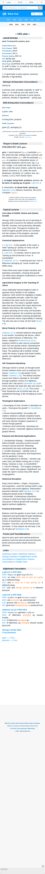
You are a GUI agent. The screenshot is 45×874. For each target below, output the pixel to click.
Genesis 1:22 (15, 375)
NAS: (4, 577)
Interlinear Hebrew (27, 554)
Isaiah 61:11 (14, 373)
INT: (4, 588)
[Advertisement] (22, 691)
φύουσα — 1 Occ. (10, 640)
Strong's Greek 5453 (11, 630)
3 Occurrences (9, 632)
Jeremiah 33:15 (31, 383)
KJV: (4, 582)
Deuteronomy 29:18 (27, 340)
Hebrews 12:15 (8, 190)
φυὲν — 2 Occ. (8, 638)
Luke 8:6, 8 (36, 183)
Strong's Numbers (10, 556)
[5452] (2, 395)
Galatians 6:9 (22, 529)
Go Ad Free (4, 869)
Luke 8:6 (8, 245)
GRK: (4, 575)
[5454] (42, 395)
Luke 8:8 (8, 253)
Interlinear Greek (9, 554)
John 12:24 (23, 389)
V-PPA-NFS (21, 610)
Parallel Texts (21, 562)
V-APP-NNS (16, 572)
